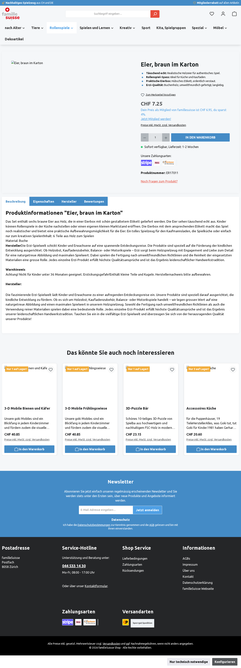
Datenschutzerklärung (198, 582)
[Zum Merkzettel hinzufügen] (50, 369)
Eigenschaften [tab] (43, 201)
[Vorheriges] (6, 402)
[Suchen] (154, 14)
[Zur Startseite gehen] (11, 14)
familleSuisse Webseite (198, 588)
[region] (74, 101)
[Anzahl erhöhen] (166, 137)
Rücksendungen (133, 570)
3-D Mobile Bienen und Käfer (27, 408)
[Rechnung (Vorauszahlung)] (168, 163)
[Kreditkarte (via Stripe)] (146, 163)
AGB (151, 524)
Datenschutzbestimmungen (94, 524)
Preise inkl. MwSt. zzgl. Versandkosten (163, 125)
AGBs (186, 558)
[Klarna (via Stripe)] (157, 163)
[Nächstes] (235, 402)
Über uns (189, 570)
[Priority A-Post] (125, 622)
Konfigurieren (225, 661)
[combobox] (108, 14)
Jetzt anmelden (147, 510)
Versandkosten (111, 643)
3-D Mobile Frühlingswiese (86, 408)
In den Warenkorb (200, 137)
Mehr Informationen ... (118, 661)
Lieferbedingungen (134, 558)
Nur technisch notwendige (189, 661)
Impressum (190, 564)
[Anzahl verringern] (145, 137)
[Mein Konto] (223, 14)
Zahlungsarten (132, 564)
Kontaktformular (96, 586)
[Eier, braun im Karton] (74, 101)
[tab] (15, 201)
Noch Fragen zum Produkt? (159, 181)
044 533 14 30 (74, 566)
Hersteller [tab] (69, 201)
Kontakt (188, 576)
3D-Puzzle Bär (137, 408)
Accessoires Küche (201, 408)
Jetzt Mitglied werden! (156, 119)
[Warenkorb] (234, 14)
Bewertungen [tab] (94, 201)
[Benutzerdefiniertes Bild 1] (176, 163)
